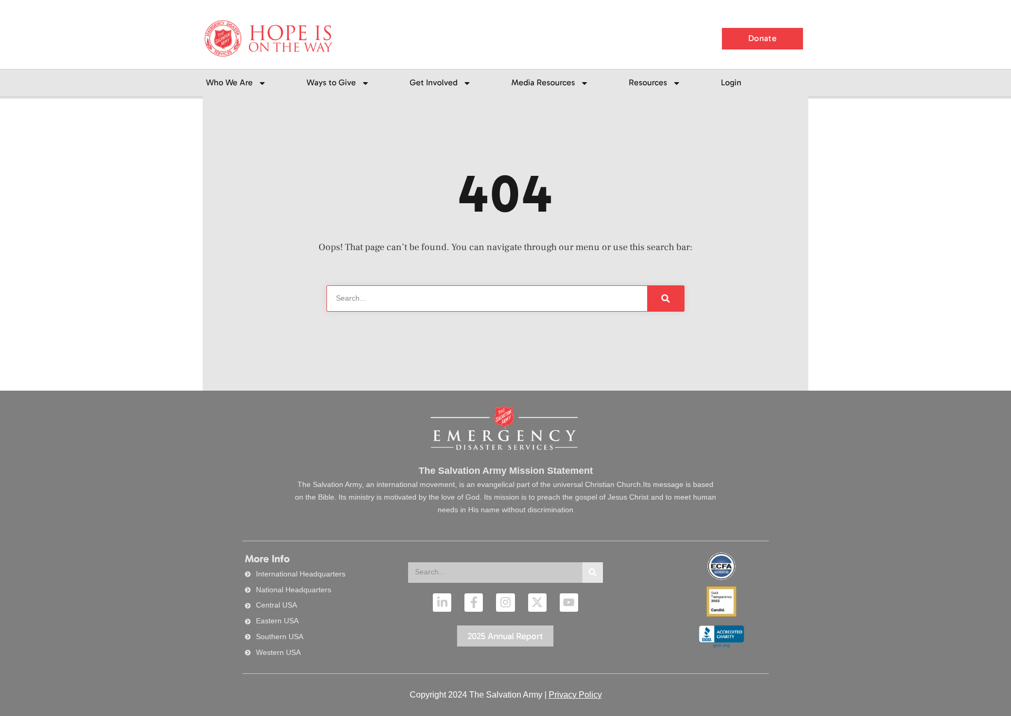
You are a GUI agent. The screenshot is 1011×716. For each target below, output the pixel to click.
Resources (648, 82)
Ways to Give (331, 82)
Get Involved (434, 82)
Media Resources (543, 82)
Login (731, 82)
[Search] (592, 572)
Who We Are (229, 82)
